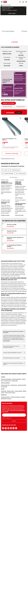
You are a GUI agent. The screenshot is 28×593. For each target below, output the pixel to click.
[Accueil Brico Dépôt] (5, 2)
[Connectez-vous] (23, 2)
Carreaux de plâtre (22, 385)
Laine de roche (7, 380)
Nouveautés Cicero (20, 106)
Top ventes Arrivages (7, 106)
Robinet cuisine (10, 391)
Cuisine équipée (18, 391)
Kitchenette (3, 391)
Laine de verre (14, 380)
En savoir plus (14, 20)
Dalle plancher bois (5, 385)
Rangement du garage (6, 398)
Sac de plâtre (4, 386)
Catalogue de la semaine (8, 103)
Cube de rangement (5, 397)
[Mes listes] (20, 2)
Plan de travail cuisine (10, 392)
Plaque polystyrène (16, 379)
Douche (21, 65)
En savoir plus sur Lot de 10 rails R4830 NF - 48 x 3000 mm (11, 136)
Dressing (23, 397)
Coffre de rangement (15, 397)
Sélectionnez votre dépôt (10, 153)
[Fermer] (25, 8)
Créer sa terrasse (19, 197)
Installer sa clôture (5, 215)
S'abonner (14, 421)
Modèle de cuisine (7, 53)
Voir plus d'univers (13, 177)
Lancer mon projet (19, 215)
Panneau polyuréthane (6, 379)
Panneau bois (14, 385)
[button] (11, 42)
